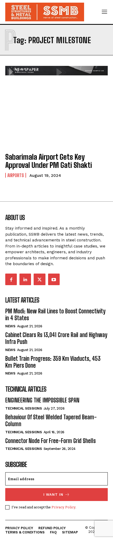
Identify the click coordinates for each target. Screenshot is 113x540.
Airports (15, 175)
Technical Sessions (23, 408)
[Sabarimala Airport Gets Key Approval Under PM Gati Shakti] (56, 117)
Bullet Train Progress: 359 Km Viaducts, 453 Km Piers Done (52, 362)
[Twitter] (39, 279)
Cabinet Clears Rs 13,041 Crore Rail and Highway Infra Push (56, 338)
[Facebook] (11, 279)
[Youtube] (54, 279)
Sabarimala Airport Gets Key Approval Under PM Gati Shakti (48, 160)
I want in (53, 495)
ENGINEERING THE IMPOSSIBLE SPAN (42, 400)
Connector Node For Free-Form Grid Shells (50, 440)
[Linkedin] (25, 279)
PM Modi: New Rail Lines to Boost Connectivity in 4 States (55, 315)
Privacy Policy (63, 507)
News (10, 326)
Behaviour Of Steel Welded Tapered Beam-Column (51, 420)
